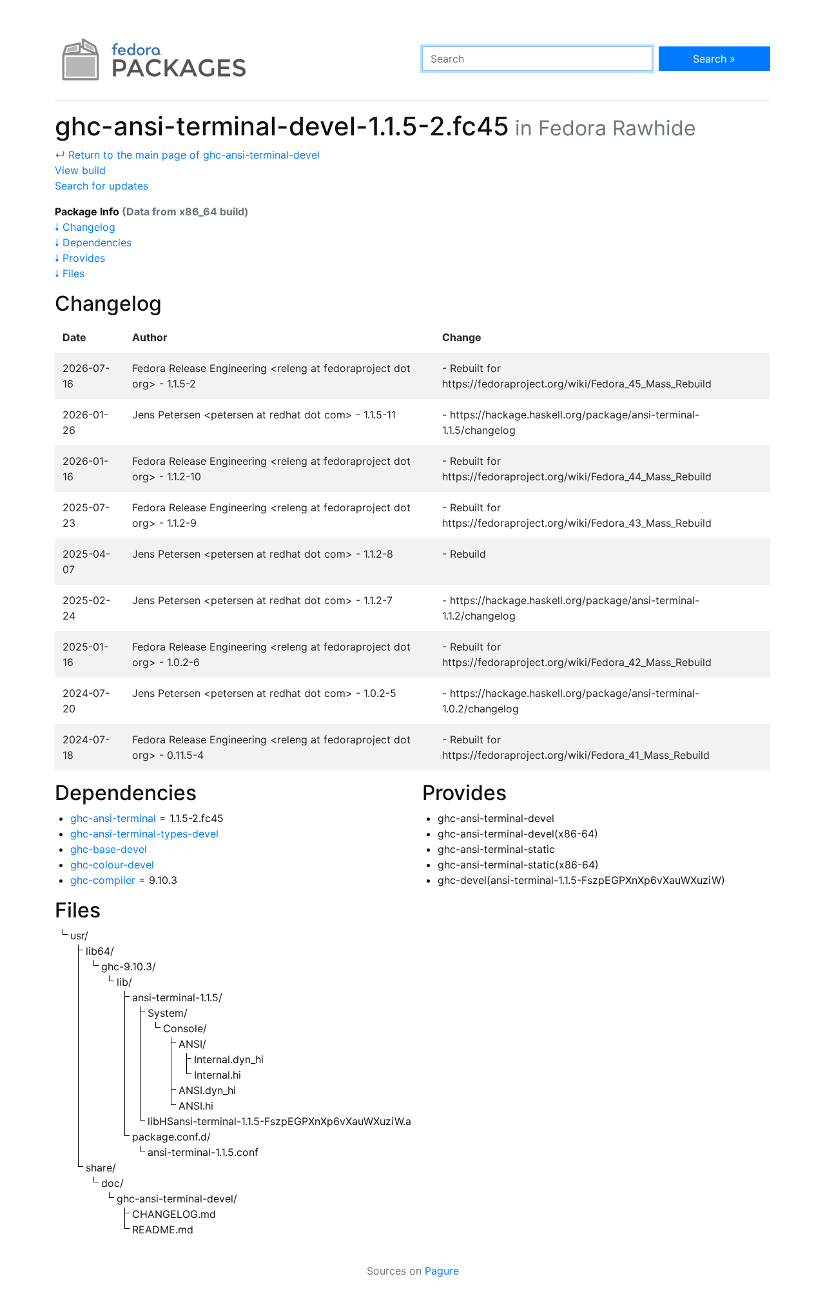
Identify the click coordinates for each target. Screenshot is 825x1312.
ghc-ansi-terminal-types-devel (144, 833)
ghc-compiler (102, 880)
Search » (714, 58)
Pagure (442, 1270)
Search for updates (101, 185)
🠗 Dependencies (93, 242)
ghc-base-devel (108, 849)
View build (80, 170)
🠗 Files (69, 273)
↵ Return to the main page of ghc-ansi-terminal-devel (187, 154)
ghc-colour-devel (112, 864)
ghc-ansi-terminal (113, 818)
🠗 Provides (80, 257)
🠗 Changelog (85, 226)
